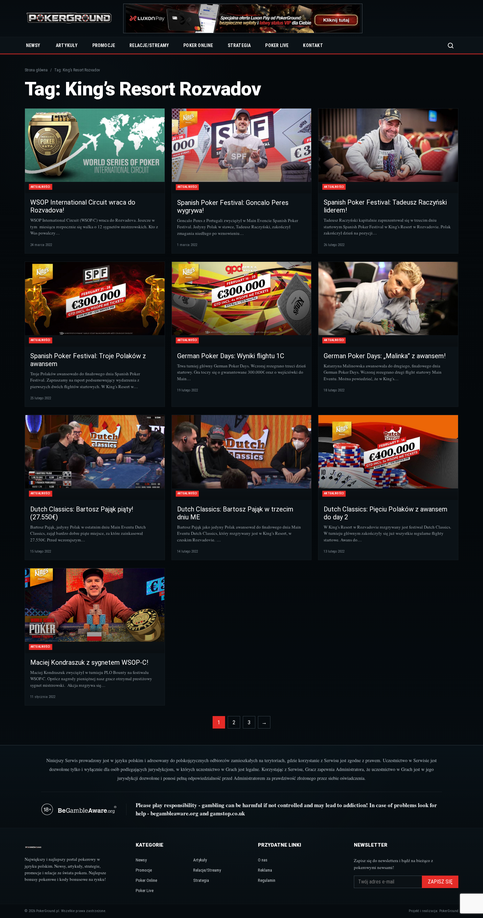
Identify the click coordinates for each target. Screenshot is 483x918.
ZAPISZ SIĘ (440, 882)
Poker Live (276, 45)
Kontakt (313, 45)
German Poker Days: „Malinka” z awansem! (385, 356)
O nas (262, 859)
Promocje (103, 45)
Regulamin (266, 880)
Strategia (239, 45)
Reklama (265, 870)
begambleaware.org (174, 813)
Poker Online (198, 45)
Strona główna (36, 70)
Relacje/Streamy (149, 45)
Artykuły (67, 45)
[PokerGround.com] (69, 19)
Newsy (33, 45)
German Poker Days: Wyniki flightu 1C (230, 356)
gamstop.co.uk (227, 813)
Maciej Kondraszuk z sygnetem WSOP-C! (89, 662)
